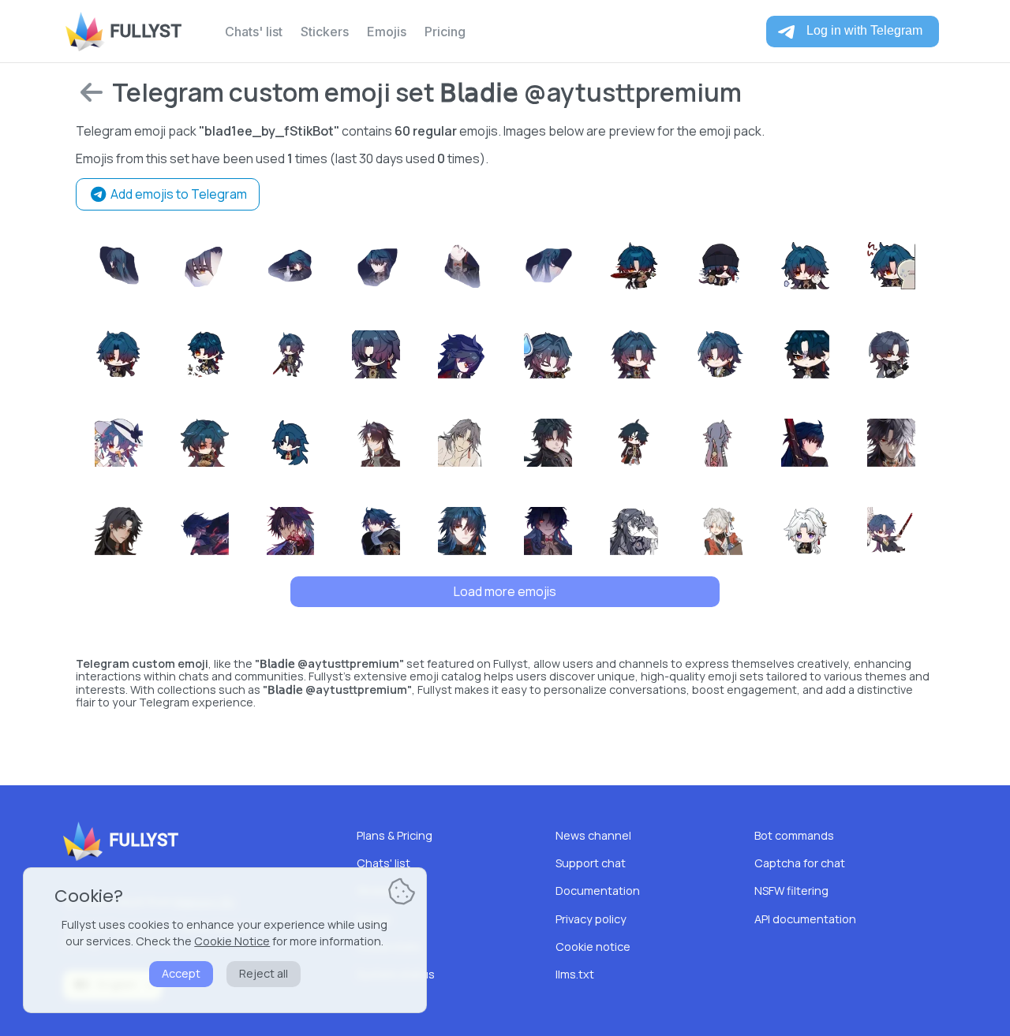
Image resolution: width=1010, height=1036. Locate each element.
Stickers (325, 31)
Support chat (591, 862)
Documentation (598, 890)
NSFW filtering (791, 890)
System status (396, 974)
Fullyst (145, 31)
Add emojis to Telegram (177, 194)
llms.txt (575, 974)
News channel (593, 835)
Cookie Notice (232, 941)
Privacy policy (591, 918)
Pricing (445, 31)
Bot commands (794, 835)
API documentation (805, 918)
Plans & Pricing (394, 835)
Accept (181, 973)
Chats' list (253, 31)
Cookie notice (593, 946)
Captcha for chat (799, 862)
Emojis (386, 31)
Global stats (389, 946)
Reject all (263, 973)
